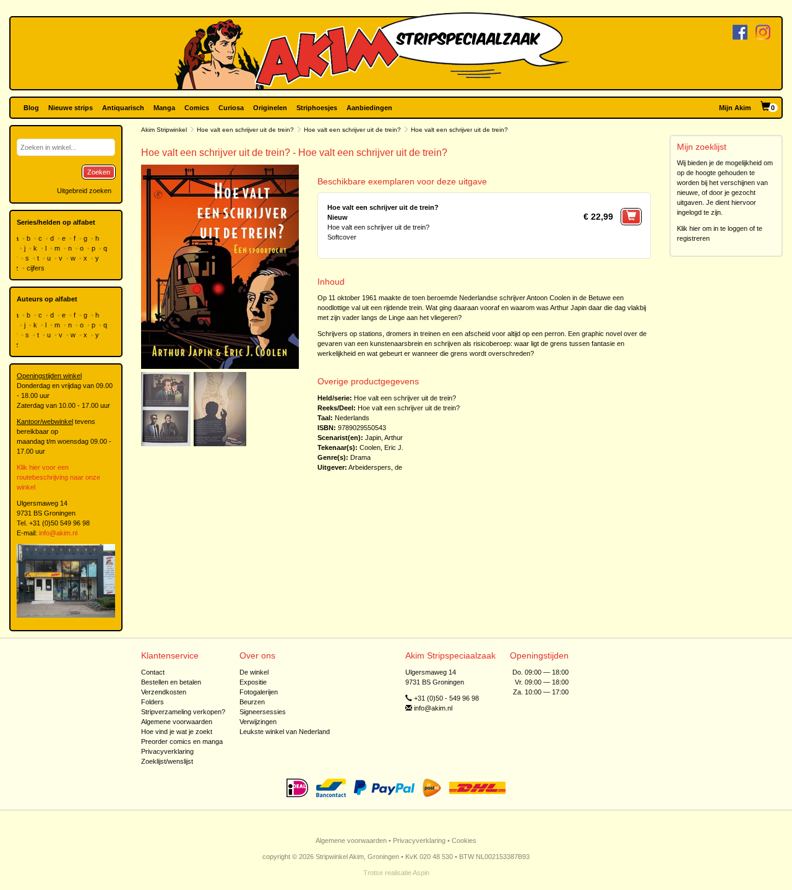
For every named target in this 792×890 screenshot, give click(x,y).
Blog (31, 107)
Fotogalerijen (258, 692)
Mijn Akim (735, 107)
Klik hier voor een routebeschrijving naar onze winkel (58, 477)
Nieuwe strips (70, 107)
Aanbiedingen (369, 107)
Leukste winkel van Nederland (284, 731)
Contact (153, 672)
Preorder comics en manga (182, 741)
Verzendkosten (163, 692)
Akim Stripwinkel (164, 129)
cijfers (36, 268)
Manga (164, 107)
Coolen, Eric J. (381, 447)
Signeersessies (262, 711)
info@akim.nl (58, 533)
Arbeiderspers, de (375, 467)
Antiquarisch (123, 107)
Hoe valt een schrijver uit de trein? (245, 129)
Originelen (270, 107)
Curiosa (231, 107)
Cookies (464, 840)
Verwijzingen (258, 721)
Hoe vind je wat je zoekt (176, 731)
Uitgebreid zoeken (84, 190)
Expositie (253, 682)
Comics (196, 107)
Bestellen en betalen (171, 682)
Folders (152, 702)
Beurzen (252, 702)
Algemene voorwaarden (176, 721)
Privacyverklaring (167, 751)
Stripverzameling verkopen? (183, 711)
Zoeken (98, 172)
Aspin (421, 872)
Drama (360, 457)
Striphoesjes (316, 107)
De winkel (254, 672)
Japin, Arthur (384, 437)
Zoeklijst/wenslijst (167, 761)
